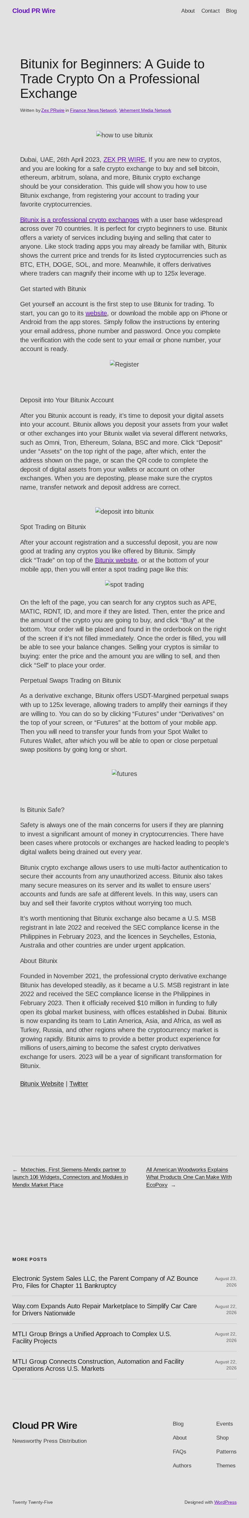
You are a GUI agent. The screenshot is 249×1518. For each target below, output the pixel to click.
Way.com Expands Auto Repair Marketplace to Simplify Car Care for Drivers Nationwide (104, 1309)
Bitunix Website (42, 1083)
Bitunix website (116, 560)
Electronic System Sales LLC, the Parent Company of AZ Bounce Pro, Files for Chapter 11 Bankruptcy (105, 1282)
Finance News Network (93, 110)
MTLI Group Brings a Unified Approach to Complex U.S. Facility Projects (92, 1337)
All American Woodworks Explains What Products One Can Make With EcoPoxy (189, 1177)
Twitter (78, 1083)
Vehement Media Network (145, 110)
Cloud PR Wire (33, 10)
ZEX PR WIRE (124, 159)
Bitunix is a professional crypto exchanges (79, 219)
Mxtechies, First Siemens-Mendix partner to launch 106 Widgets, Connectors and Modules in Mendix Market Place (70, 1177)
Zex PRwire (53, 110)
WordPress (225, 1502)
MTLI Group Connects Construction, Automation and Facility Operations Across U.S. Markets (98, 1365)
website (96, 313)
